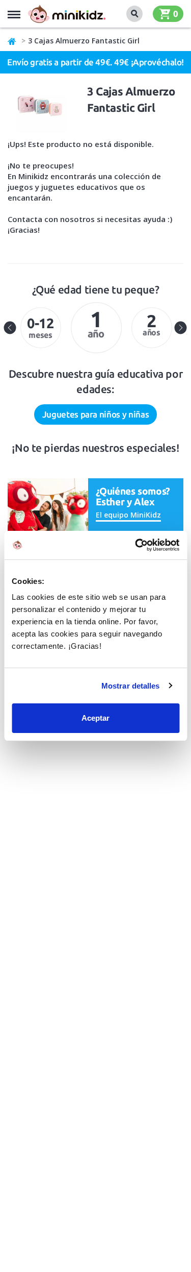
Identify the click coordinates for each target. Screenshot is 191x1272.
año (96, 323)
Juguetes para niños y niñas (95, 414)
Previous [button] (10, 327)
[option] (40, 327)
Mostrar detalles (130, 685)
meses (40, 327)
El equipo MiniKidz (128, 515)
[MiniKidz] (12, 41)
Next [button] (180, 327)
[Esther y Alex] (48, 507)
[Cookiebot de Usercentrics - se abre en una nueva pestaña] (136, 545)
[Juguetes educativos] (66, 14)
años (151, 324)
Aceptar (95, 718)
